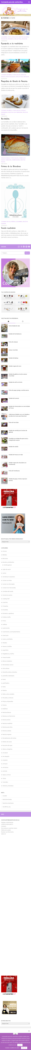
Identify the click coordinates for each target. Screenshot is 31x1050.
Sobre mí (3, 834)
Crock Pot (5, 602)
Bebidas (5, 554)
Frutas (4, 620)
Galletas (5, 624)
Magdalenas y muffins (8, 653)
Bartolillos (5, 118)
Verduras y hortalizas (8, 785)
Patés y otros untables (8, 694)
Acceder (5, 795)
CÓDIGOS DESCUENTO (7, 824)
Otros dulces (17, 74)
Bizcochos (5, 558)
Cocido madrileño (8, 228)
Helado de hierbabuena (15, 334)
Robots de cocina (7, 741)
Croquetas (5, 606)
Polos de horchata (14, 422)
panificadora (16, 160)
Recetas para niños (7, 727)
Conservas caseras (7, 595)
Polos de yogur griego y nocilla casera (19, 390)
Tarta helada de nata (14, 325)
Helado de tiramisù (14, 398)
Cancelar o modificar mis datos (12, 1047)
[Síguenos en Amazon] (21, 247)
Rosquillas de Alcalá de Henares (14, 81)
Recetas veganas (7, 734)
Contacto (3, 826)
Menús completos (7, 661)
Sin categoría (6, 756)
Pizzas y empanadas (8, 701)
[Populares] (8, 321)
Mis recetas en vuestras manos (9, 828)
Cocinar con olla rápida (8, 221)
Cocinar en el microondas (9, 587)
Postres (5, 705)
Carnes (4, 573)
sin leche (24, 39)
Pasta (10, 37)
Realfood (15, 37)
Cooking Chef (6, 598)
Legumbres (4, 37)
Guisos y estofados (8, 639)
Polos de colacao (13, 342)
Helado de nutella (13, 446)
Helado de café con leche (15, 382)
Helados (5, 642)
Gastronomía (6, 628)
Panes (4, 679)
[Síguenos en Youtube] (29, 247)
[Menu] (29, 2)
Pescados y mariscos (8, 697)
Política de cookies (6, 830)
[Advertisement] (15, 905)
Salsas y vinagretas (7, 749)
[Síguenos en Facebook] (24, 247)
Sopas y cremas (7, 774)
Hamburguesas (8, 565)
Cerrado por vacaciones (9, 576)
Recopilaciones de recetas (9, 738)
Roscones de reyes (7, 745)
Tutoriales (5, 782)
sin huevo (11, 39)
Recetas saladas (24, 37)
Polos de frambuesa (14, 470)
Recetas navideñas (7, 723)
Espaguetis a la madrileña (12, 43)
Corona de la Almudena (11, 166)
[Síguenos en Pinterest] (26, 247)
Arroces (5, 551)
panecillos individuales (8, 675)
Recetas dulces (10, 76)
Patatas (5, 690)
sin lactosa (17, 39)
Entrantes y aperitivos (8, 613)
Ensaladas (5, 609)
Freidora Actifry (7, 617)
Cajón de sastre (7, 569)
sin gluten (5, 760)
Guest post (5, 635)
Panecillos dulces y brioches (10, 672)
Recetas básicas (7, 712)
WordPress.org (6, 806)
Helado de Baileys (13, 358)
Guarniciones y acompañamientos (11, 631)
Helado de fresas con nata (16, 454)
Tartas (4, 778)
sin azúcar (4, 39)
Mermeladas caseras (8, 664)
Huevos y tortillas (7, 646)
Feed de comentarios (8, 803)
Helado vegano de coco (15, 366)
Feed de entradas (7, 799)
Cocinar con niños (6, 74)
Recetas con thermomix (15, 112)
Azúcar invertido (13, 350)
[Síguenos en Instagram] (19, 247)
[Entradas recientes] (22, 321)
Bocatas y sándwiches (8, 562)
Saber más (24, 1047)
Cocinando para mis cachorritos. (12, 2)
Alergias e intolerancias (7, 822)
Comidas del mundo (8, 591)
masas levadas (5, 158)
